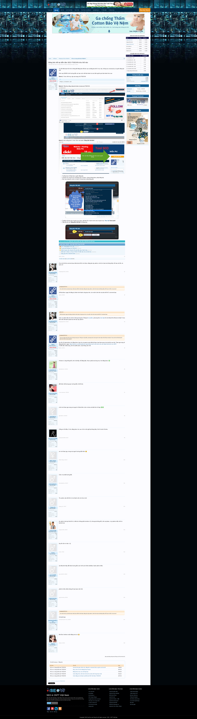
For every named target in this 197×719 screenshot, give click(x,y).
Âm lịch (128, 91)
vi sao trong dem (53, 393)
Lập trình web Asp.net (113, 700)
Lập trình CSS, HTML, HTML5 (115, 706)
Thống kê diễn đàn (137, 75)
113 (56, 87)
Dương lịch (129, 88)
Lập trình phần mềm (113, 691)
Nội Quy (55, 711)
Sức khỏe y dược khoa (135, 698)
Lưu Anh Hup (68, 258)
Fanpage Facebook (137, 96)
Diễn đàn (56, 10)
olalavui (53, 643)
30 (56, 602)
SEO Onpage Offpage (92, 697)
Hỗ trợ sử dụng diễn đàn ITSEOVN (61, 64)
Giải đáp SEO (91, 706)
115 (56, 534)
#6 (124, 369)
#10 (124, 459)
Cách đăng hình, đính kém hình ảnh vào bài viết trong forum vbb (87, 673)
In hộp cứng (111, 10)
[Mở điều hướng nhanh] (124, 58)
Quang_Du (52, 507)
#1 (124, 256)
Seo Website (90, 693)
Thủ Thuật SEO (91, 691)
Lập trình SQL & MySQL (114, 693)
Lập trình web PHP (113, 702)
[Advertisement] (86, 46)
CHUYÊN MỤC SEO (94, 689)
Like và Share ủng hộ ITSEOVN (56, 681)
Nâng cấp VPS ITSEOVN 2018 (68, 253)
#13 (124, 529)
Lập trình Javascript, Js (114, 704)
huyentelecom (53, 370)
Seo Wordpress (91, 695)
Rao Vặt (107, 220)
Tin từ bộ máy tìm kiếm (92, 704)
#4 (124, 321)
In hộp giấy (104, 10)
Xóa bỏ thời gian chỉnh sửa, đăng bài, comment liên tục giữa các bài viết (89, 667)
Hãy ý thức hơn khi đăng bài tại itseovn (82, 669)
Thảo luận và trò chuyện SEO (94, 700)
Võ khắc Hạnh (62, 258)
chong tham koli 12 (144, 81)
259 (56, 375)
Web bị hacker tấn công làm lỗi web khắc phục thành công (74, 250)
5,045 (56, 85)
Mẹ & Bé (132, 702)
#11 (124, 483)
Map (48, 711)
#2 (124, 271)
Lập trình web (112, 697)
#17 (124, 619)
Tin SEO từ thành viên (92, 702)
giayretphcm (53, 416)
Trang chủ (50, 10)
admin (73, 64)
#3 (124, 294)
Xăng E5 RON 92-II (130, 44)
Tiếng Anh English (134, 697)
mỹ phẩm (90, 317)
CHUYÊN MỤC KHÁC (136, 689)
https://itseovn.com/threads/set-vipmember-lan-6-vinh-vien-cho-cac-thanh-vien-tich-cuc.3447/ (93, 344)
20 (56, 442)
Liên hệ (62, 10)
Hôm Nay (137, 85)
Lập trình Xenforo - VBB (114, 698)
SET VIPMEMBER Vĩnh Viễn (67, 246)
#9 (124, 437)
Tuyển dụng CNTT (134, 693)
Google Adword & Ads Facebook (94, 698)
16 (56, 625)
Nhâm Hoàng (53, 460)
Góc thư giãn (132, 704)
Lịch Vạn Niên (69, 10)
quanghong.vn (96, 10)
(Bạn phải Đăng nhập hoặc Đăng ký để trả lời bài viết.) (115, 656)
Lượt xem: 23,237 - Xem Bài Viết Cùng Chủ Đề (72, 244)
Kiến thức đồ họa (112, 695)
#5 (124, 347)
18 (56, 377)
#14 (124, 551)
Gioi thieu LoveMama (86, 10)
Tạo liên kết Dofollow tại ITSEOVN (69, 248)
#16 (124, 597)
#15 (124, 574)
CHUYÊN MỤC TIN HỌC (116, 689)
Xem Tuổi (77, 10)
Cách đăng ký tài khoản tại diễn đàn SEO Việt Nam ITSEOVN (87, 675)
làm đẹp (102, 317)
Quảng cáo (138, 110)
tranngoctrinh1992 (53, 438)
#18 (124, 642)
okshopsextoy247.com (52, 621)
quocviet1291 (53, 575)
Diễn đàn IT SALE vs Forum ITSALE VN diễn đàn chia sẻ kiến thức (76, 251)
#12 (124, 506)
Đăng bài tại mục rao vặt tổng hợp (80, 671)
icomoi (53, 552)
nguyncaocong (52, 598)
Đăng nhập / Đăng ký (145, 10)
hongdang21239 (53, 272)
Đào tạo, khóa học (134, 695)
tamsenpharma (52, 484)
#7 (124, 392)
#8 (124, 415)
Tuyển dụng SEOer (134, 691)
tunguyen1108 (53, 530)
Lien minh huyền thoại (134, 700)
